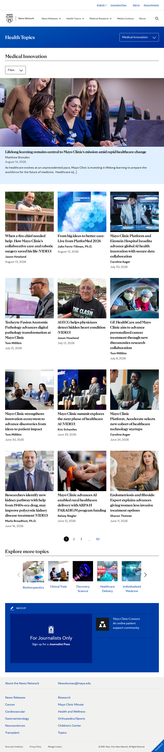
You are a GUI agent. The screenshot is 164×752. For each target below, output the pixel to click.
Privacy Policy (35, 746)
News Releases (15, 697)
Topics (62, 732)
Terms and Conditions (14, 746)
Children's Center (69, 725)
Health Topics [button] (74, 18)
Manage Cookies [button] (55, 746)
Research (64, 697)
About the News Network (22, 683)
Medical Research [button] (99, 18)
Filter (11, 70)
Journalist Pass (119, 5)
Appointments (151, 5)
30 (98, 539)
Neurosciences (15, 725)
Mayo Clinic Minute (71, 704)
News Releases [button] (50, 18)
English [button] (101, 5)
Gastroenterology (17, 718)
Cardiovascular (15, 711)
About (142, 18)
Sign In (136, 5)
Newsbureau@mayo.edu (74, 683)
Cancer (10, 704)
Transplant (12, 732)
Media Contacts (125, 18)
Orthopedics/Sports (71, 718)
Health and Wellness (71, 711)
